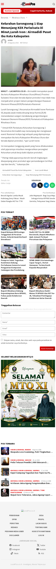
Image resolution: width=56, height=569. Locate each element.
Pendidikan (14, 515)
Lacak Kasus (41, 523)
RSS (42, 553)
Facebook (16, 545)
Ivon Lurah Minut (41, 170)
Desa (41, 515)
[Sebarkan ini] (34, 185)
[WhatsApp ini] (52, 185)
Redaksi (14, 527)
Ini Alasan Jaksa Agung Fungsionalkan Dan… (31, 483)
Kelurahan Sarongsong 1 (12, 175)
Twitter (42, 545)
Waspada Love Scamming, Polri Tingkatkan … (31, 452)
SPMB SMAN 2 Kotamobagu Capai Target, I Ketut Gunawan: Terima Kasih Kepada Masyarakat (41, 264)
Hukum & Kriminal (17, 450)
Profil (41, 519)
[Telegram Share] (46, 185)
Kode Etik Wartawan (41, 531)
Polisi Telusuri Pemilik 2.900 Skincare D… (29, 462)
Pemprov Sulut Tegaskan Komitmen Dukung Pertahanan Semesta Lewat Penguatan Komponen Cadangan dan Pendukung (13, 265)
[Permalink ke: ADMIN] (3, 41)
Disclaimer (14, 535)
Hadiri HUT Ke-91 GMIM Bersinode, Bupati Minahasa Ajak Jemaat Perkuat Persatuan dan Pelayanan (42, 236)
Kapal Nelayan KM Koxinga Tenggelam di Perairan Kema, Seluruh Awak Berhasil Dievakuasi (14, 236)
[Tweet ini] (40, 185)
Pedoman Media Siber (14, 531)
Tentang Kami (41, 527)
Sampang (36, 471)
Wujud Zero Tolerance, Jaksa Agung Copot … (31, 495)
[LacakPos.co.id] (28, 3)
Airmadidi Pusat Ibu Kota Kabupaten (16, 170)
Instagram (16, 549)
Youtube (43, 549)
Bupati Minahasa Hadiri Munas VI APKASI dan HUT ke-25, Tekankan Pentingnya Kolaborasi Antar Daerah (42, 294)
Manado (28, 450)
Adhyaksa (14, 471)
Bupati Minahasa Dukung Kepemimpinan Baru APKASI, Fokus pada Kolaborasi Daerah (13, 294)
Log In (41, 535)
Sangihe (28, 460)
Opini (14, 519)
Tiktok (16, 553)
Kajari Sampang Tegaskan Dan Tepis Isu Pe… (31, 473)
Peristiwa (14, 523)
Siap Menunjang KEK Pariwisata (38, 175)
